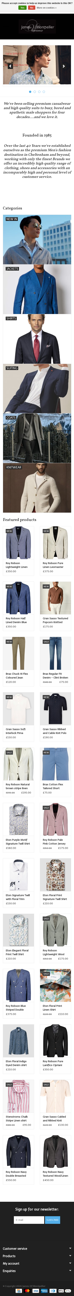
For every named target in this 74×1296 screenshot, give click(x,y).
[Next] (63, 66)
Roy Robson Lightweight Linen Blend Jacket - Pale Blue (17, 565)
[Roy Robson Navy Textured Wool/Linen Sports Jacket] (55, 1151)
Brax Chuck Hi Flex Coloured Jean (17, 675)
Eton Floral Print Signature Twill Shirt (55, 897)
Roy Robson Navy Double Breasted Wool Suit (16, 1174)
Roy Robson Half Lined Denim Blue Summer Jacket (16, 620)
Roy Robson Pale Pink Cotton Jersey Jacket (54, 842)
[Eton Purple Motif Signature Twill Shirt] (18, 819)
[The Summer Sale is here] (37, 64)
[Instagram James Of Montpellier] (44, 1232)
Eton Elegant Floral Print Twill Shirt (17, 952)
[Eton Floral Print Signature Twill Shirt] (55, 874)
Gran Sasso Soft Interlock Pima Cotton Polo (16, 731)
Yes (22, 7)
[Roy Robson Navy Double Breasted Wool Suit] (18, 1151)
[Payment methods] (18, 1290)
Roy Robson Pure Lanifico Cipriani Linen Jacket (53, 1063)
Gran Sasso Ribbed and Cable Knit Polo (54, 731)
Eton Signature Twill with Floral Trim (18, 897)
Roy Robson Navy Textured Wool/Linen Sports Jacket (55, 1174)
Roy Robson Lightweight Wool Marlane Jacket (53, 952)
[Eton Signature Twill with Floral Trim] (18, 874)
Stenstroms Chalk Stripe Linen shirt (17, 1118)
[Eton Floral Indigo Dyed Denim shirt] (18, 1040)
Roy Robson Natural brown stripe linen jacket (18, 786)
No (31, 7)
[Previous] (10, 66)
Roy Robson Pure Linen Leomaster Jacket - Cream (53, 565)
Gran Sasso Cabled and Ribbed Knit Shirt (54, 1119)
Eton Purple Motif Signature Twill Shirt (18, 841)
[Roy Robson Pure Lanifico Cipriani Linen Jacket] (55, 1040)
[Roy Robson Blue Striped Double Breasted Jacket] (18, 985)
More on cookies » (47, 7)
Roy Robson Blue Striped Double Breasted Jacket (16, 1008)
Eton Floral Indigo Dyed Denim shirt (16, 1063)
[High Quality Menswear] (43, 26)
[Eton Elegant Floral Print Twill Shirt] (18, 930)
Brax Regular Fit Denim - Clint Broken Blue (55, 676)
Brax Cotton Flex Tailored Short (53, 786)
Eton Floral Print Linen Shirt (52, 1007)
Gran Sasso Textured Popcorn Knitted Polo (55, 620)
